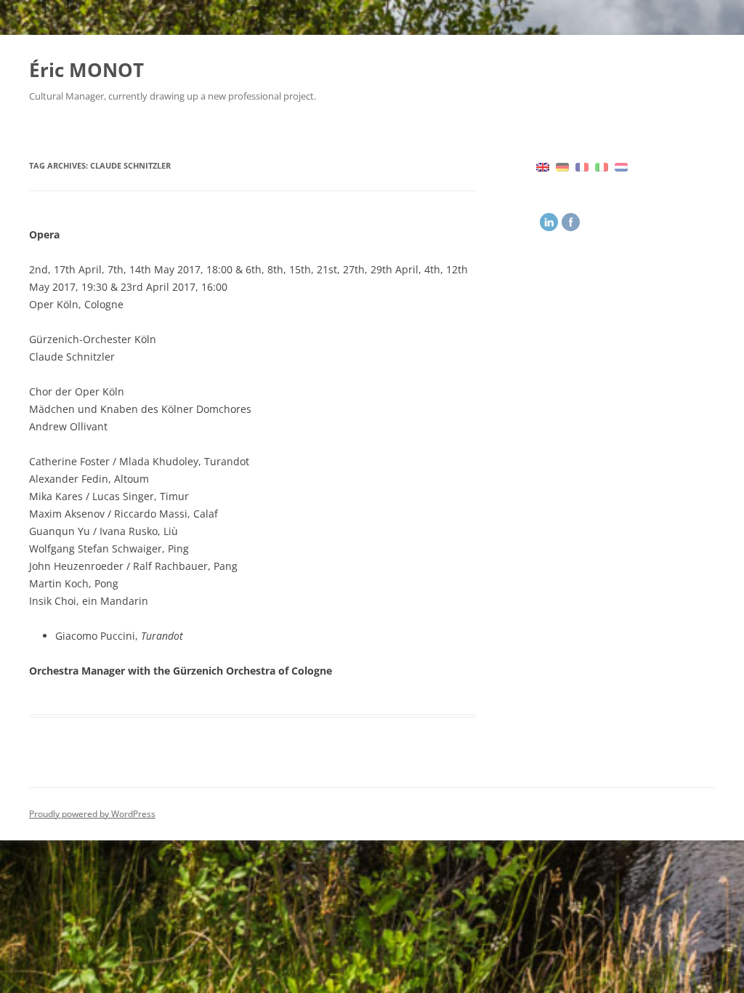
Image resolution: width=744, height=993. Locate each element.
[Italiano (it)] (601, 165)
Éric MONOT (86, 70)
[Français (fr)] (582, 165)
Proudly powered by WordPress (92, 814)
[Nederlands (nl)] (621, 165)
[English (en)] (542, 165)
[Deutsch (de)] (562, 165)
